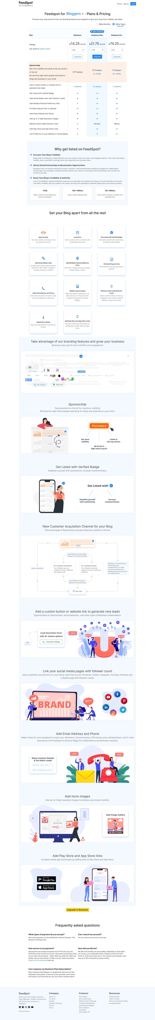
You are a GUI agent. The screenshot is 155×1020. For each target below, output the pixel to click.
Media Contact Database (87, 1001)
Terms (51, 1008)
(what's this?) (45, 49)
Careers (51, 1001)
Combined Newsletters (87, 1003)
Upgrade (77, 57)
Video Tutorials (114, 999)
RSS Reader (83, 996)
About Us (52, 996)
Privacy (51, 1005)
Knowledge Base (115, 1003)
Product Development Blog (118, 1001)
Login (133, 4)
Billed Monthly (104, 24)
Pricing (119, 4)
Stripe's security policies (36, 960)
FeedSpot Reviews (55, 1003)
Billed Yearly (120, 24)
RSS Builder (84, 1012)
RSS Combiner (84, 1008)
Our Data (52, 999)
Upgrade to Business (77, 910)
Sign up (126, 4)
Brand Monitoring (85, 999)
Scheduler (82, 1010)
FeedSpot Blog (114, 996)
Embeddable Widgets (86, 1005)
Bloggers (73, 14)
